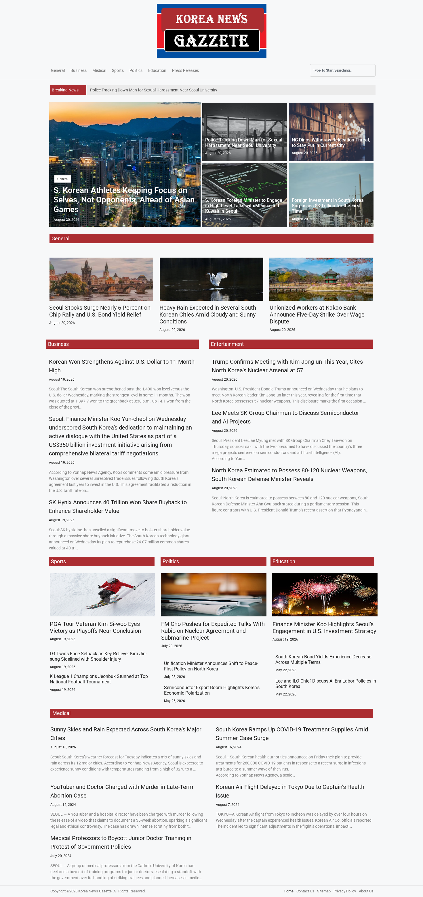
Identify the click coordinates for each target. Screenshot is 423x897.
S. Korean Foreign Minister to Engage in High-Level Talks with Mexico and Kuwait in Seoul (243, 206)
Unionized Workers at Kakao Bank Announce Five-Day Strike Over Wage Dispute (317, 314)
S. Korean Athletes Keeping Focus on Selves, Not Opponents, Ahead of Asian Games (124, 199)
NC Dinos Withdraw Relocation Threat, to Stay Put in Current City (331, 142)
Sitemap (324, 891)
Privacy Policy (345, 891)
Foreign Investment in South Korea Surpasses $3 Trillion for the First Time (328, 206)
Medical (99, 70)
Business (78, 70)
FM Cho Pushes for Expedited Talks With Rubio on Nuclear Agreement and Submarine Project (213, 630)
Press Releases (185, 70)
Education (157, 70)
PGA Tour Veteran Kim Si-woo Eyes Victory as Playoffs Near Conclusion (95, 627)
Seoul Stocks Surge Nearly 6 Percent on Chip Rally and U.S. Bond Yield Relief (99, 311)
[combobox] (343, 70)
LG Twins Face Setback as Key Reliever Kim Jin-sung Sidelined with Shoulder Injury (98, 656)
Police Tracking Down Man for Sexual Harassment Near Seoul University (243, 142)
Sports (118, 70)
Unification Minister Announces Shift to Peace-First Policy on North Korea (211, 666)
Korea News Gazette (95, 891)
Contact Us (305, 891)
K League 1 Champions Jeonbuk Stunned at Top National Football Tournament (99, 679)
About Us (366, 891)
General (58, 70)
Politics (135, 70)
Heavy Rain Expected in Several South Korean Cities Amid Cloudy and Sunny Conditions (207, 314)
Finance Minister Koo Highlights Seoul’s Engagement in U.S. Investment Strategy (324, 628)
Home (289, 891)
